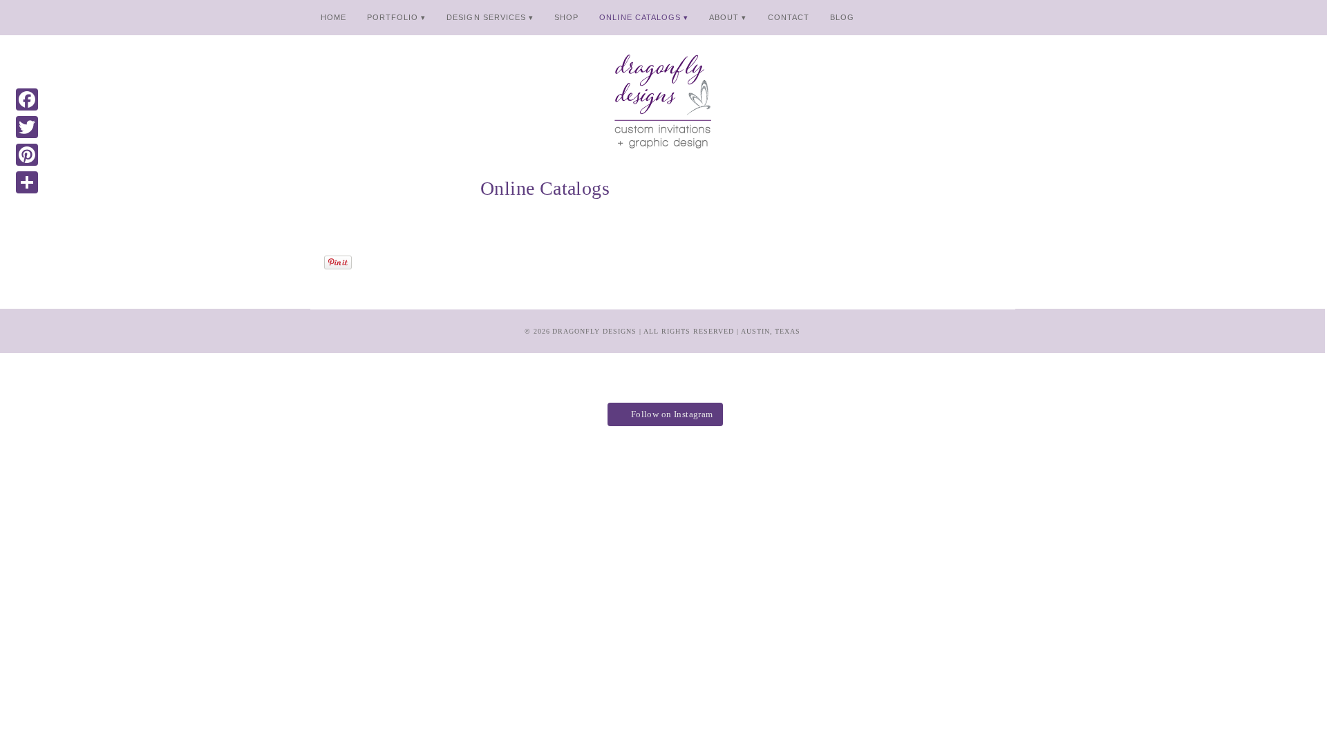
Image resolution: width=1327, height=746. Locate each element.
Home (333, 17)
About (724, 17)
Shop (566, 17)
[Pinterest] (27, 155)
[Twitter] (27, 127)
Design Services (486, 17)
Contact (788, 17)
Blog (842, 17)
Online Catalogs (640, 17)
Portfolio (392, 17)
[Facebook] (27, 99)
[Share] (27, 182)
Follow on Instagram (672, 414)
